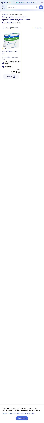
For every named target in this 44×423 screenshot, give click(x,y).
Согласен (22, 418)
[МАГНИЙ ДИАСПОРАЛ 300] (11, 56)
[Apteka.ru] (6, 2)
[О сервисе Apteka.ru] (42, 2)
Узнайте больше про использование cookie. (18, 413)
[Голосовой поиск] (36, 7)
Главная (4, 14)
